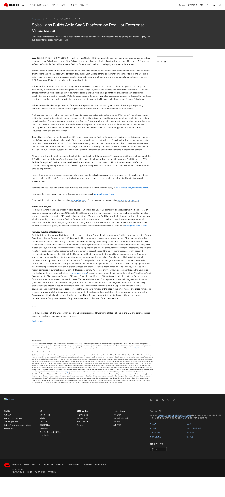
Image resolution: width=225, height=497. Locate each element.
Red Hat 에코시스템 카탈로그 (50, 432)
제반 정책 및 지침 (40, 472)
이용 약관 (29, 472)
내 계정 (42, 418)
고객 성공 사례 (155, 433)
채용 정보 (189, 437)
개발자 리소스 (45, 425)
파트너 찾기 (44, 428)
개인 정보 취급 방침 (18, 472)
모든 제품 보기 (9, 428)
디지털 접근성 (52, 472)
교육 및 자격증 (45, 415)
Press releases (37, 19)
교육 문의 (116, 422)
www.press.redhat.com (128, 200)
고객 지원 (43, 422)
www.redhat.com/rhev (103, 194)
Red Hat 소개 (16, 464)
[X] (168, 401)
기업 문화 (153, 428)
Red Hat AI (7, 415)
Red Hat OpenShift (11, 422)
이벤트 (34, 464)
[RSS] (165, 61)
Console (182, 5)
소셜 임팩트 (190, 433)
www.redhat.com (78, 200)
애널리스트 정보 (155, 437)
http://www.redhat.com (136, 225)
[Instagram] (173, 401)
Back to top (37, 321)
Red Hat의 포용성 (73, 464)
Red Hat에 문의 (48, 464)
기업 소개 (153, 424)
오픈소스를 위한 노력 (193, 428)
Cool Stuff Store (87, 464)
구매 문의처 (117, 415)
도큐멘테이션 (192, 5)
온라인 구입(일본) (83, 422)
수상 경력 (184, 418)
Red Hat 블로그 (61, 464)
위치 (39, 464)
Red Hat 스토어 (82, 418)
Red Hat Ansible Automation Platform (17, 425)
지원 (201, 5)
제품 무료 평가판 (82, 415)
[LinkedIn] (151, 401)
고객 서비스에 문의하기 (121, 418)
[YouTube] (157, 401)
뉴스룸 (188, 424)
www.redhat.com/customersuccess (132, 187)
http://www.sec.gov (78, 273)
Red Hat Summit (100, 464)
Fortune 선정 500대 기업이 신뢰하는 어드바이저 (174, 415)
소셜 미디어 (117, 425)
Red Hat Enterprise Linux (13, 418)
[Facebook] (162, 401)
